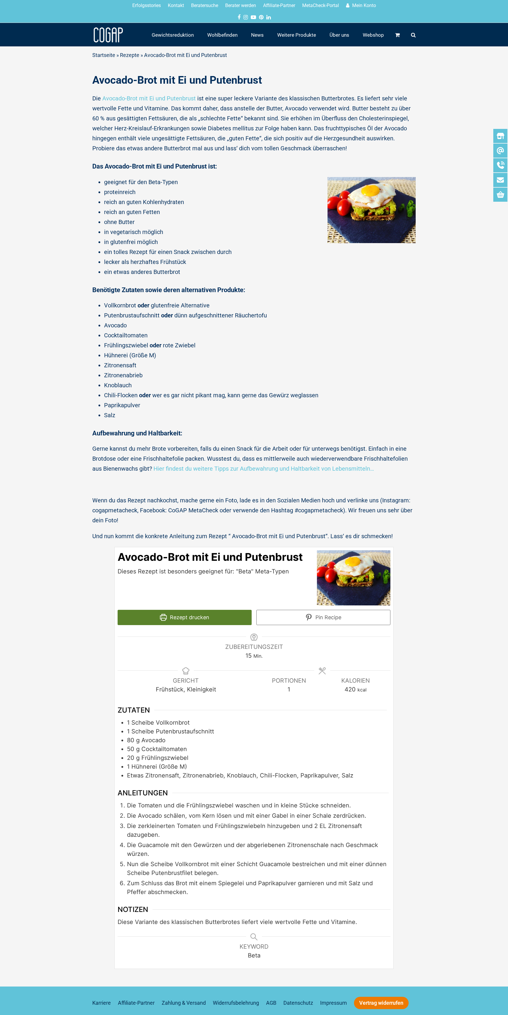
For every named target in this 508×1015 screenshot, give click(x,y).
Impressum (333, 1003)
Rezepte (129, 55)
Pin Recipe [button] (327, 617)
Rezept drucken (188, 617)
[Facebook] (239, 17)
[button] (397, 34)
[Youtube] (253, 17)
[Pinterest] (261, 17)
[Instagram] (245, 17)
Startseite (103, 55)
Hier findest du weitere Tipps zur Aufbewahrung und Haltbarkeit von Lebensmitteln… (263, 468)
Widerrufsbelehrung (236, 1003)
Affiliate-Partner (136, 1003)
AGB (271, 1003)
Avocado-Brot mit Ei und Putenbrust (149, 98)
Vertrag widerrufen (381, 1003)
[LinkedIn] (268, 17)
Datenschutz (298, 1003)
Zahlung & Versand (184, 1003)
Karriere (101, 1003)
